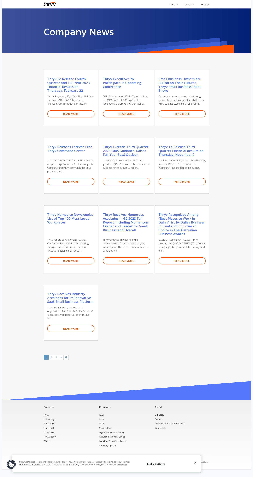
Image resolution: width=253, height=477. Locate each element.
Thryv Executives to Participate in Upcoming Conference (122, 83)
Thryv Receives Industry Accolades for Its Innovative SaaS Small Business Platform (70, 298)
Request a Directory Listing (112, 436)
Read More (70, 114)
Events (102, 419)
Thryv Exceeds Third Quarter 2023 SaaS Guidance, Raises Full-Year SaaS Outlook (125, 151)
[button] (11, 464)
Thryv (46, 414)
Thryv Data (49, 432)
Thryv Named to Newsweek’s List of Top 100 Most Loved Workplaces (70, 218)
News (102, 423)
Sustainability (105, 428)
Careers (158, 419)
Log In (206, 4)
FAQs (101, 414)
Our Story (159, 414)
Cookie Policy (36, 464)
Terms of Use (122, 465)
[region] (106, 463)
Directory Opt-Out (107, 445)
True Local (49, 428)
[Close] (195, 462)
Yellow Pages (50, 419)
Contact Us (189, 4)
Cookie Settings (156, 464)
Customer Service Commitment (170, 423)
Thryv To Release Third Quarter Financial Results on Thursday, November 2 (181, 151)
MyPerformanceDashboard (112, 432)
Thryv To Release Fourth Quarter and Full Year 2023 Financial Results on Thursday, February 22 (68, 85)
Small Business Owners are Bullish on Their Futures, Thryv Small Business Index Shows (180, 85)
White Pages (49, 423)
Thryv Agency (50, 436)
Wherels (47, 441)
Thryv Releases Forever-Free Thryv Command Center (69, 149)
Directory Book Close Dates (112, 441)
